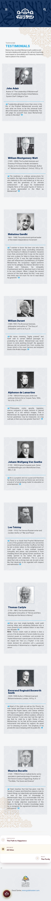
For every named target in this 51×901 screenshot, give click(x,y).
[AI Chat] (7, 894)
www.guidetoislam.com (30, 890)
